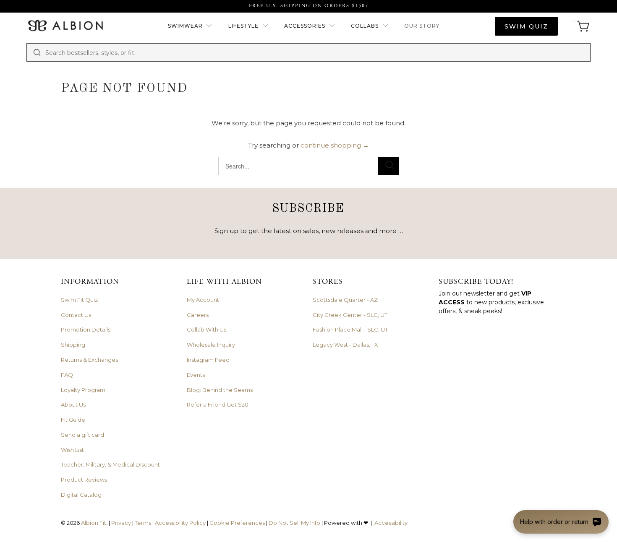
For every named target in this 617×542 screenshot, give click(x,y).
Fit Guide (73, 419)
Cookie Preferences (237, 522)
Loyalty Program (83, 389)
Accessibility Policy (180, 522)
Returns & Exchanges (89, 359)
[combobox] (314, 52)
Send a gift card (82, 434)
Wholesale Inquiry (211, 344)
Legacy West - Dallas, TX (345, 344)
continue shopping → (335, 145)
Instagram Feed (208, 359)
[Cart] (580, 26)
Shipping (73, 344)
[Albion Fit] (65, 26)
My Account (203, 299)
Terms (143, 522)
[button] (190, 26)
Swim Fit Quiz (79, 299)
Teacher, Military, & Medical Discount (110, 464)
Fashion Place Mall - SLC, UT (350, 329)
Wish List (72, 449)
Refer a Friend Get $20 (217, 404)
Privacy (121, 522)
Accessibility (391, 522)
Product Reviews (84, 479)
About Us (73, 404)
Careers (198, 314)
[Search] (37, 52)
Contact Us (76, 314)
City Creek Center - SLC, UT (350, 314)
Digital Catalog (81, 494)
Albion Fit (93, 522)
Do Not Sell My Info (294, 522)
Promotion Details (85, 329)
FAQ (67, 374)
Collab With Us (206, 329)
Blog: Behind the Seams (220, 389)
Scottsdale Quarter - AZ (345, 299)
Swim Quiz (526, 26)
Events (196, 374)
